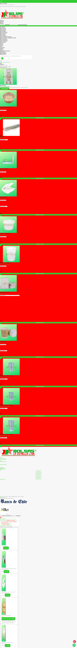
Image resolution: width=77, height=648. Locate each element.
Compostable (2, 47)
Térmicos (1, 49)
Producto (38, 471)
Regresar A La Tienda (10, 520)
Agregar (6, 571)
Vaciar (1, 115)
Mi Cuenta (38, 478)
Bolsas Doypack (3, 30)
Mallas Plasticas (3, 54)
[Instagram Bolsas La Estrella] (74, 641)
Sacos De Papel (3, 42)
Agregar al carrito (4, 88)
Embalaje (1, 43)
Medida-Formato (3, 294)
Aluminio (1, 45)
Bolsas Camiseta (3, 33)
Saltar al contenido (3, 3)
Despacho (38, 473)
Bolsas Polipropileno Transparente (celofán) (8, 37)
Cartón (1, 46)
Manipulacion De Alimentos (5, 50)
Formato (1, 109)
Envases (1, 44)
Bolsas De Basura (3, 35)
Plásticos (1, 48)
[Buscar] (2, 58)
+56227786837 (7, 24)
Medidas (1, 343)
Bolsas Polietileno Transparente (6, 36)
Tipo (1, 199)
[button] (74, 645)
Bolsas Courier (2, 34)
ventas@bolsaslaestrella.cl (22, 24)
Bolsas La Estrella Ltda (7, 515)
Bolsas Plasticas (3, 31)
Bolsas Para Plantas (3, 32)
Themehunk (18, 515)
